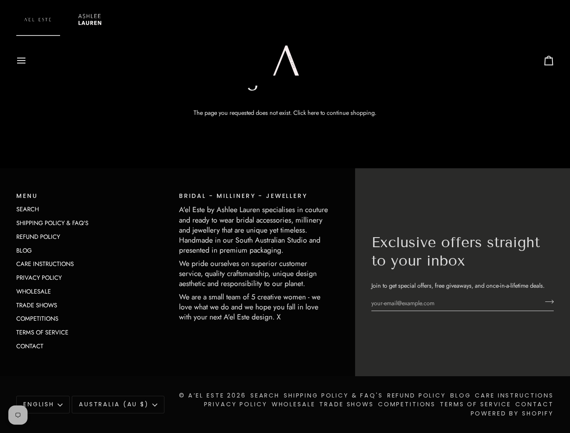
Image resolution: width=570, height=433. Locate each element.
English (38, 404)
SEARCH (27, 209)
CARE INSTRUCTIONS (45, 263)
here (313, 112)
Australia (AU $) (114, 404)
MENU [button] (27, 196)
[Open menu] (28, 60)
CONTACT (29, 346)
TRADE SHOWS (36, 305)
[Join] (547, 302)
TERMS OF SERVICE (42, 332)
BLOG (24, 250)
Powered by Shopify (512, 413)
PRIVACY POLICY (39, 277)
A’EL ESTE (206, 395)
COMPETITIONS (37, 318)
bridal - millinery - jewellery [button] (243, 196)
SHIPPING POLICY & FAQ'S (52, 222)
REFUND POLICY (38, 236)
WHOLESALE (33, 291)
